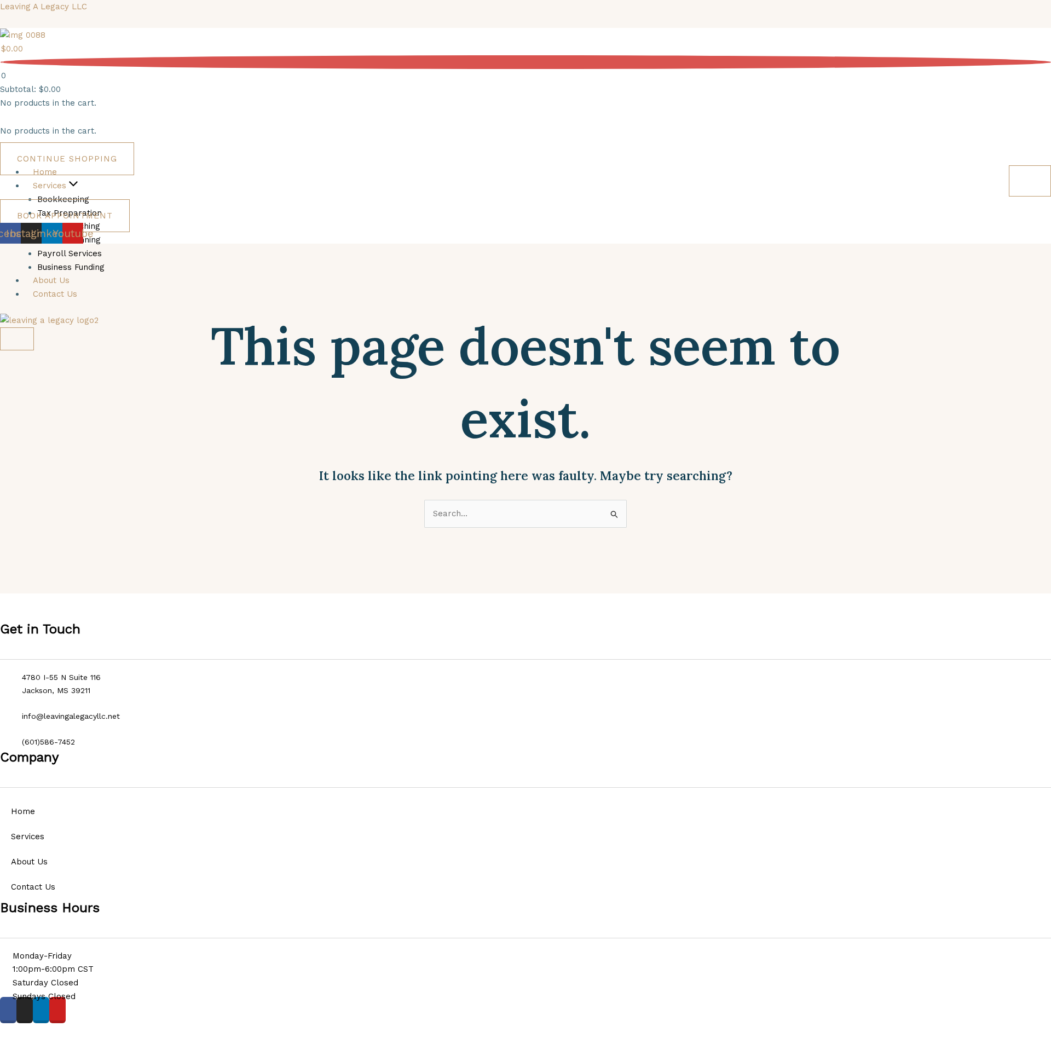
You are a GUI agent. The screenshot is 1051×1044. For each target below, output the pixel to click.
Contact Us (33, 887)
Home (23, 811)
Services (27, 836)
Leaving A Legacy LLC (43, 6)
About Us (29, 862)
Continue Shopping (67, 159)
